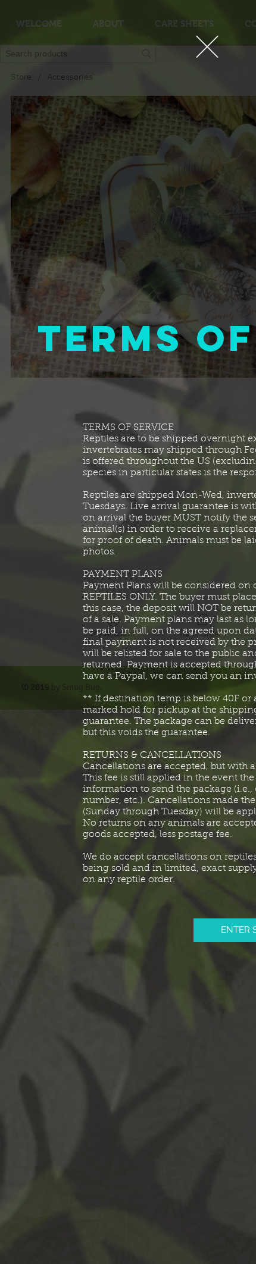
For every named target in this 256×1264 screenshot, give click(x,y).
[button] (207, 47)
